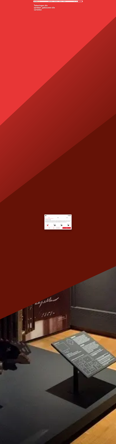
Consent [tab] (49, 217)
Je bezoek (80, 1)
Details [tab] (58, 217)
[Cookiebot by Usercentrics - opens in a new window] (68, 215)
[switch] (54, 225)
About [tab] (67, 217)
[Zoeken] (76, 1)
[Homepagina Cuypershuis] (37, 1)
